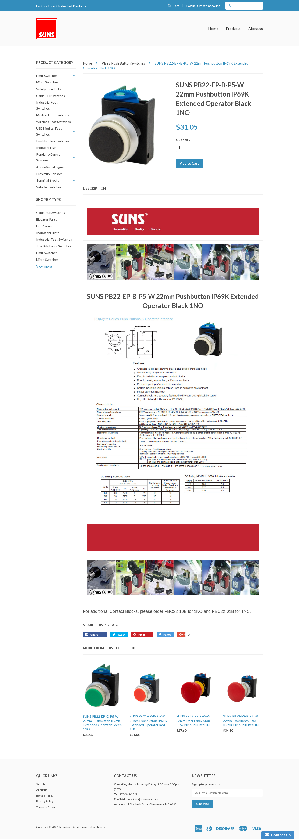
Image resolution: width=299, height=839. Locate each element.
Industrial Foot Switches (47, 105)
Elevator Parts (46, 219)
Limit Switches (46, 76)
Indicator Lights (47, 148)
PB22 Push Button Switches (123, 63)
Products (233, 28)
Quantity (183, 140)
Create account (208, 6)
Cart (175, 6)
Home (213, 28)
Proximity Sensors (49, 174)
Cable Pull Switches (50, 96)
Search (40, 784)
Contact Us (280, 835)
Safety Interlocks (48, 89)
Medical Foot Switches (52, 115)
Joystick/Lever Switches (54, 246)
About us (255, 28)
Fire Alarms (44, 226)
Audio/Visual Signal (50, 167)
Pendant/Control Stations (48, 157)
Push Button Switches (52, 141)
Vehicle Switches (48, 187)
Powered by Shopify (93, 827)
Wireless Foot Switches (53, 122)
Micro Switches (47, 82)
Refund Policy (44, 795)
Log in (190, 6)
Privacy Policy (44, 801)
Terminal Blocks (47, 180)
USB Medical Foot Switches (49, 131)
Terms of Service (46, 807)
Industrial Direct (69, 827)
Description (94, 188)
